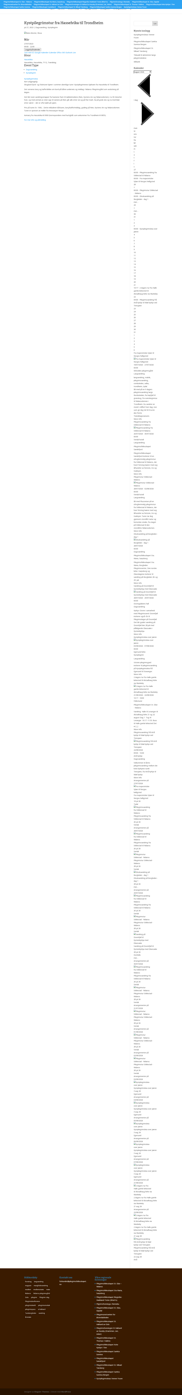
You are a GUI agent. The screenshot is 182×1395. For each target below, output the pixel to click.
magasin (28, 1285)
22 (135, 297)
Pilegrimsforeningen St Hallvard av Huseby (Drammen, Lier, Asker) (88, 4)
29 (135, 205)
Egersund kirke (139, 652)
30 (135, 214)
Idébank (137, 62)
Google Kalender (41, 52)
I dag (136, 100)
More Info (138, 419)
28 (135, 184)
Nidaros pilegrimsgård (41, 1293)
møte (48, 1289)
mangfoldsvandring (41, 1285)
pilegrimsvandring (141, 380)
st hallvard (41, 1309)
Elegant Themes (41, 1392)
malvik (147, 377)
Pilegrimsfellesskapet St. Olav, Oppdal (145, 2)
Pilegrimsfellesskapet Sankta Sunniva (17, 7)
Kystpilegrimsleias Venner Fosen (135, 7)
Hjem (52, 9)
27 (135, 169)
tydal (145, 386)
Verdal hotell (139, 439)
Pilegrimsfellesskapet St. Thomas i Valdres (129, 4)
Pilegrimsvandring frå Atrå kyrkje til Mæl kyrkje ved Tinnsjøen (145, 303)
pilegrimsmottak (44, 1305)
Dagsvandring (41, 27)
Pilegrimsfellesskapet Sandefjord (44, 7)
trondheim (138, 386)
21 (135, 285)
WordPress (66, 1392)
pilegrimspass (30, 1309)
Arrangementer (120, 9)
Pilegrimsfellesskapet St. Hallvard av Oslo (48, 4)
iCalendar (52, 52)
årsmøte (28, 1317)
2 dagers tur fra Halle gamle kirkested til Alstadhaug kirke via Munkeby (146, 291)
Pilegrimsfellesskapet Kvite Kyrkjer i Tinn (160, 4)
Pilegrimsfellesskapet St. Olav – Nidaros (18, 2)
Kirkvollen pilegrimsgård (143, 371)
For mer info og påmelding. (35, 120)
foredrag (28, 1282)
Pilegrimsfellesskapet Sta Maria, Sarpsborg (49, 2)
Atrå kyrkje (138, 756)
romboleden (138, 383)
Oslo (27, 1297)
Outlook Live (70, 52)
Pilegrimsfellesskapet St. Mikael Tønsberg (73, 7)
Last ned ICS (29, 52)
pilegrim (34, 1297)
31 (135, 217)
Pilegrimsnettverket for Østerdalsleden (18, 4)
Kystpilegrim (53, 27)
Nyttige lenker (91, 9)
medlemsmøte (38, 1289)
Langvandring (139, 374)
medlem (28, 1289)
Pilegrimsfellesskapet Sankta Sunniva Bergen (106, 7)
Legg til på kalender (32, 49)
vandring (42, 1313)
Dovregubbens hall (141, 603)
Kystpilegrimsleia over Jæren (145, 637)
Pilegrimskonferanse (32, 1301)
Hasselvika (28, 59)
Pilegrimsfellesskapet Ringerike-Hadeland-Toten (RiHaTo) (87, 2)
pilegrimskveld (30, 1305)
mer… (136, 202)
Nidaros (28, 1293)
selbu (146, 383)
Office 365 (61, 52)
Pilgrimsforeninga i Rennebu (120, 2)
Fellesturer (138, 701)
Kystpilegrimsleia (31, 79)
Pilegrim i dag (44, 1297)
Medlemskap (73, 9)
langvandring (139, 377)
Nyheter (61, 9)
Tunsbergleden (30, 1313)
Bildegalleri (105, 9)
